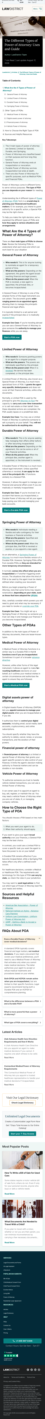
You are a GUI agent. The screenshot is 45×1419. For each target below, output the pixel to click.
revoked (9, 370)
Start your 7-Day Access (22, 1133)
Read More (9, 1057)
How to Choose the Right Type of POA (22, 130)
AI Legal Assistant (8, 1266)
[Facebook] (28, 1370)
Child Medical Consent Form (12, 1282)
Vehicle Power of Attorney (17, 126)
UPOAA (34, 595)
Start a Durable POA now (16, 510)
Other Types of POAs (14, 110)
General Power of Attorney (17, 94)
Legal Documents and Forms (12, 1262)
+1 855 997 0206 (24, 1341)
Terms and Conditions (18, 1377)
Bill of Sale (6, 1278)
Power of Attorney (9, 1297)
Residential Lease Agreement (12, 1301)
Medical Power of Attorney (17, 114)
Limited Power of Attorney (17, 98)
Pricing (5, 1333)
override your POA (30, 606)
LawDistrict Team (19, 55)
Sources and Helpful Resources (18, 134)
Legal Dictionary (8, 1313)
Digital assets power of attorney (19, 118)
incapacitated (8, 317)
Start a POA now (12, 337)
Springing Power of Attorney (17, 106)
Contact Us (6, 1325)
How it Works (7, 1329)
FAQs (5, 1322)
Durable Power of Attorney (17, 102)
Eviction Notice (8, 1290)
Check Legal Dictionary (23, 1103)
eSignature (6, 1270)
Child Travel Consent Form (11, 1286)
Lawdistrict (6, 72)
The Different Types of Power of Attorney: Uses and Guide (22, 44)
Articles (14, 72)
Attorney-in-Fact (27, 401)
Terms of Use (31, 1377)
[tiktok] (32, 1370)
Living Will (6, 1293)
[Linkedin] (36, 1370)
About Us (6, 1377)
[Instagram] (40, 1370)
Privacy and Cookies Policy (11, 1381)
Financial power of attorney (17, 122)
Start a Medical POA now (16, 685)
